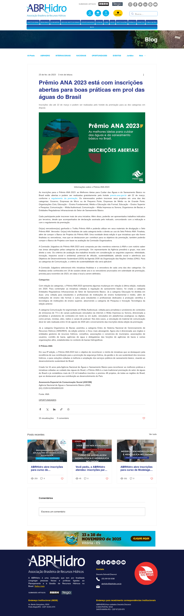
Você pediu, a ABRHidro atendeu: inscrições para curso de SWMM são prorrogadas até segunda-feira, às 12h (92, 468)
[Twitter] (140, 4)
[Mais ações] (143, 74)
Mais (141, 56)
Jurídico (130, 56)
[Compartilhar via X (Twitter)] (47, 409)
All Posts (31, 56)
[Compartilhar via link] (61, 409)
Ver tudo (153, 434)
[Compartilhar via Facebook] (40, 409)
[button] (33, 22)
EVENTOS (117, 56)
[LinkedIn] (145, 4)
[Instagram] (130, 4)
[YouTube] (155, 4)
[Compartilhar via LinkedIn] (54, 409)
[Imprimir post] (68, 409)
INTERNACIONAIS (63, 56)
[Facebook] (135, 4)
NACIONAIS (81, 56)
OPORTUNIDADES (99, 56)
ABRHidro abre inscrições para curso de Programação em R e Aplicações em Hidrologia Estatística (47, 468)
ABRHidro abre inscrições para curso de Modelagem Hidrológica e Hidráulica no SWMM (136, 468)
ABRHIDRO (45, 56)
